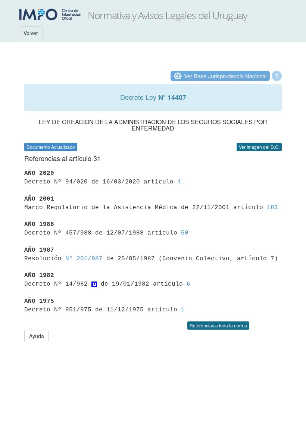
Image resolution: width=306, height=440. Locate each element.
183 (272, 207)
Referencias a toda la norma (218, 325)
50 (184, 233)
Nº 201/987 (84, 258)
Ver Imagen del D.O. (259, 147)
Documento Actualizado (50, 147)
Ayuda (36, 336)
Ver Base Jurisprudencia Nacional (225, 76)
